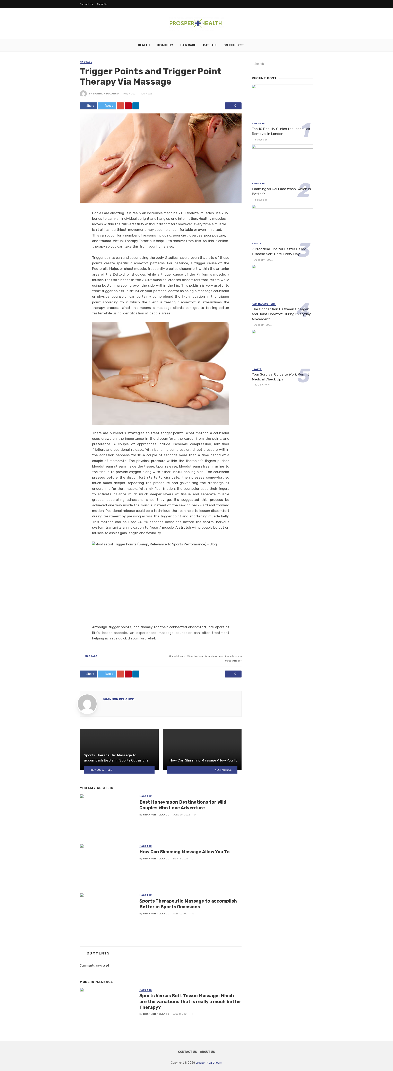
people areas (234, 656)
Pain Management (264, 304)
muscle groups (214, 656)
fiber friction (195, 656)
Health (144, 45)
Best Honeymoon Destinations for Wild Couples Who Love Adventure (182, 805)
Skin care (258, 183)
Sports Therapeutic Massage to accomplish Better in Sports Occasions (188, 903)
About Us (102, 4)
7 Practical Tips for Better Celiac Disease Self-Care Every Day (279, 251)
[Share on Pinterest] (128, 105)
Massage (210, 45)
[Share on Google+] (120, 105)
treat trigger (234, 660)
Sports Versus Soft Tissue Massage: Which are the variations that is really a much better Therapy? (190, 1001)
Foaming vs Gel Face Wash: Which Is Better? (281, 191)
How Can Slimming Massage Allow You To (184, 851)
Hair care (188, 45)
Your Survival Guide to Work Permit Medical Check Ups (280, 376)
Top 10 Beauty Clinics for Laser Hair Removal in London (281, 131)
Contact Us (86, 4)
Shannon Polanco (106, 93)
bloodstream (177, 656)
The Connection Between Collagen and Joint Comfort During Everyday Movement (281, 314)
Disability (165, 45)
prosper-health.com (209, 1062)
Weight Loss (234, 45)
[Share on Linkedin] (135, 105)
